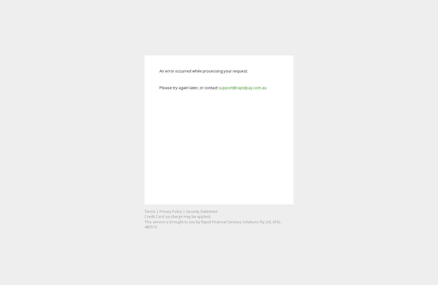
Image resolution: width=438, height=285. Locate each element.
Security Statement (202, 211)
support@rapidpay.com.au (242, 87)
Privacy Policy (170, 211)
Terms (150, 211)
